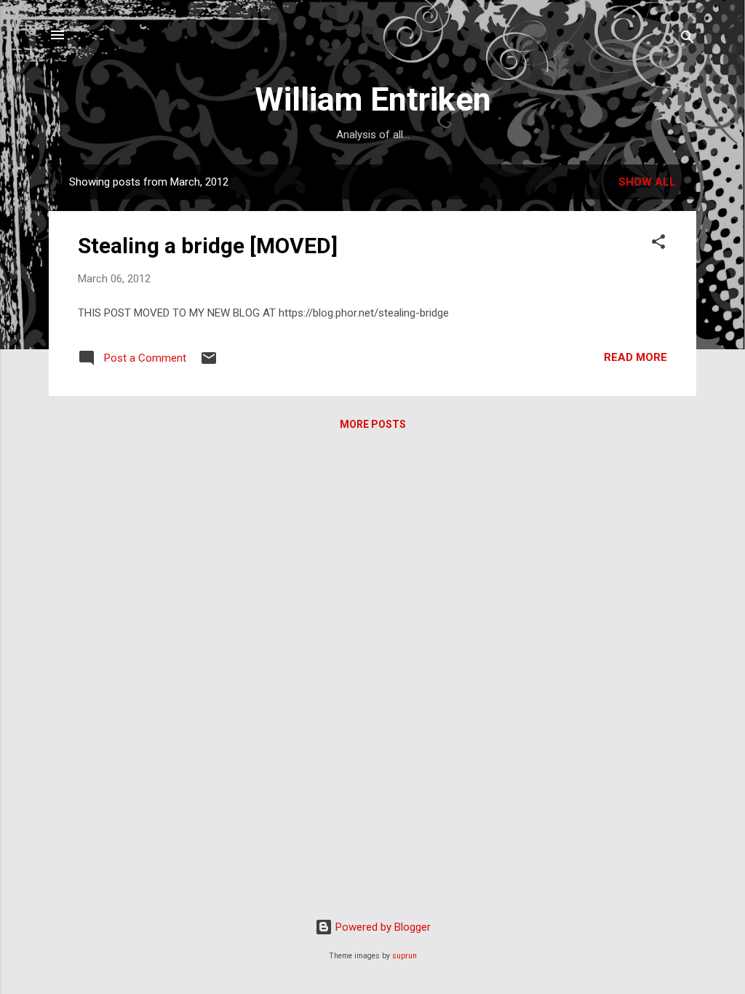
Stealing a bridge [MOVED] (208, 245)
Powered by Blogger (381, 927)
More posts (373, 424)
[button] (658, 244)
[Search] (687, 39)
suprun (404, 956)
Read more (635, 357)
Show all (647, 181)
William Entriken (373, 99)
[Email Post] (209, 363)
